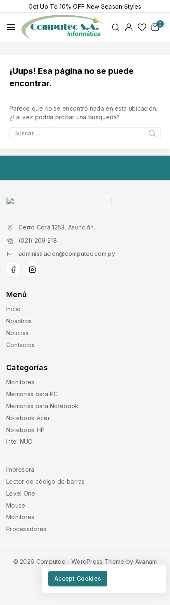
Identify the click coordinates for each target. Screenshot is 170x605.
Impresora (20, 469)
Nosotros (19, 320)
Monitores (20, 381)
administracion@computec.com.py (67, 253)
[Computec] (62, 27)
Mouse (16, 505)
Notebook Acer (28, 417)
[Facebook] (13, 269)
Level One (20, 493)
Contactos (20, 344)
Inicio (13, 308)
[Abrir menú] (11, 27)
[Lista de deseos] (142, 27)
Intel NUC (19, 441)
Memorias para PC (32, 393)
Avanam (146, 561)
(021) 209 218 (38, 240)
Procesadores (26, 528)
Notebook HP (25, 429)
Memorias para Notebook (42, 405)
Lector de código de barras (45, 481)
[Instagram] (32, 269)
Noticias (17, 332)
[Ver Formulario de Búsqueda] (116, 27)
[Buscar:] (85, 133)
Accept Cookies (77, 578)
